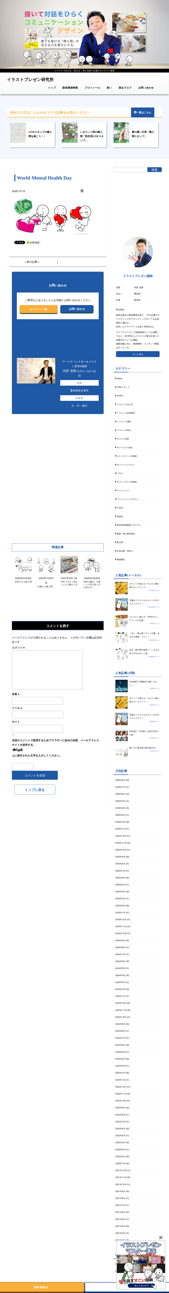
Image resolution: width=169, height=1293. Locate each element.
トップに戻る (35, 789)
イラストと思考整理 (126, 412)
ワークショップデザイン (128, 499)
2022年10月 (120, 1100)
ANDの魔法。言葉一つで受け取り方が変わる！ (92, 584)
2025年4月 (120, 891)
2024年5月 (120, 968)
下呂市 (120, 507)
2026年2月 (120, 821)
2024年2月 (120, 989)
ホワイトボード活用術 (127, 481)
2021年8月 (120, 1198)
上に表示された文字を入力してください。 (37, 755)
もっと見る (138, 354)
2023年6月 (120, 1044)
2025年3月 (120, 898)
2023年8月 (120, 1030)
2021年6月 (120, 1212)
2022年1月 (120, 1163)
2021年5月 (120, 1219)
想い (109, 87)
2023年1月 (120, 1079)
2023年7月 (120, 1037)
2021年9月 (120, 1191)
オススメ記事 (123, 438)
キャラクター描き (125, 447)
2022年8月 (120, 1114)
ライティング (123, 490)
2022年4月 (120, 1142)
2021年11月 (120, 1177)
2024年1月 (120, 996)
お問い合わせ (146, 87)
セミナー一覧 (38, 309)
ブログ (120, 473)
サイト (16, 722)
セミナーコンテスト (126, 464)
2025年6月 (120, 877)
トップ (52, 87)
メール (17, 708)
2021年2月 (120, 1239)
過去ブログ (125, 87)
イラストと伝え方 (125, 404)
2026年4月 (120, 807)
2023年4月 (120, 1058)
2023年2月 (120, 1072)
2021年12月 (120, 1170)
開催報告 (121, 559)
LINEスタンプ (123, 386)
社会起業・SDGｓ (125, 550)
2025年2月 (120, 905)
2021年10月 (120, 1184)
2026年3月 (120, 814)
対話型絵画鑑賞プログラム (129, 524)
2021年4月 (120, 1226)
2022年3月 (120, 1149)
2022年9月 (120, 1107)
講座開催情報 (70, 87)
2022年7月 (120, 1121)
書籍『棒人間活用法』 (127, 533)
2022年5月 (120, 1135)
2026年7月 (120, 786)
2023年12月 (120, 1003)
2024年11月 (120, 926)
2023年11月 (120, 1010)
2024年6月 (120, 961)
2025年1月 (120, 912)
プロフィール (92, 87)
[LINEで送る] (33, 242)
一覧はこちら (143, 112)
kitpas (119, 378)
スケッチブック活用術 (127, 456)
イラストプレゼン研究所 (30, 79)
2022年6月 (120, 1128)
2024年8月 (120, 947)
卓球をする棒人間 (23, 581)
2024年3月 (120, 982)
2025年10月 (120, 849)
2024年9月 (120, 940)
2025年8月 (120, 863)
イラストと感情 (124, 421)
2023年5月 (120, 1051)
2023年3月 (120, 1065)
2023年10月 (120, 1017)
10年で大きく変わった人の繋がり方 (69, 583)
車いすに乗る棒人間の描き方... (143, 747)
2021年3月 (120, 1233)
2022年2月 (120, 1156)
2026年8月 (120, 780)
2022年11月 (120, 1093)
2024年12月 (120, 919)
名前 (15, 694)
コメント (18, 647)
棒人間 (120, 542)
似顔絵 (120, 516)
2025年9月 (120, 856)
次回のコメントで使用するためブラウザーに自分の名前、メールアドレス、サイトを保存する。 (57, 742)
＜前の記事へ (32, 262)
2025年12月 (120, 835)
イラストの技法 (124, 430)
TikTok (120, 395)
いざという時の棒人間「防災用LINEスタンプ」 (92, 136)
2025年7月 (120, 870)
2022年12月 (120, 1086)
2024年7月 (120, 954)
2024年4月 (120, 975)
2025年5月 (120, 884)
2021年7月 (120, 1205)
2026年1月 (120, 828)
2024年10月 (120, 933)
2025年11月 (120, 842)
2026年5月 (120, 801)
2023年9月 (120, 1023)
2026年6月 (120, 793)
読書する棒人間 (45, 586)
